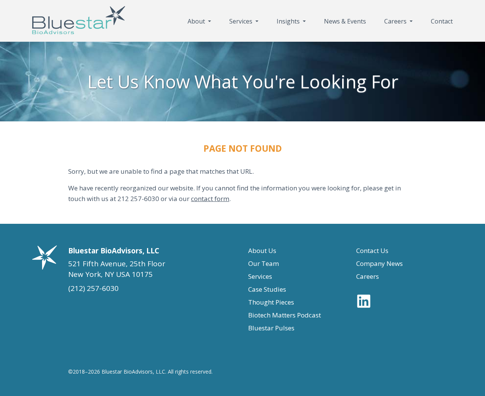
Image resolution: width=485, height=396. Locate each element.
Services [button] (241, 21)
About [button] (197, 21)
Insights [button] (289, 21)
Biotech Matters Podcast (284, 315)
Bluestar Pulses (271, 328)
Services (260, 276)
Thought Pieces (271, 302)
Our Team (263, 263)
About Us (262, 250)
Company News (379, 263)
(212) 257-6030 (93, 288)
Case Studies (267, 289)
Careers (367, 276)
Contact (442, 21)
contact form (210, 198)
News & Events (345, 21)
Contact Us (372, 250)
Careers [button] (396, 21)
